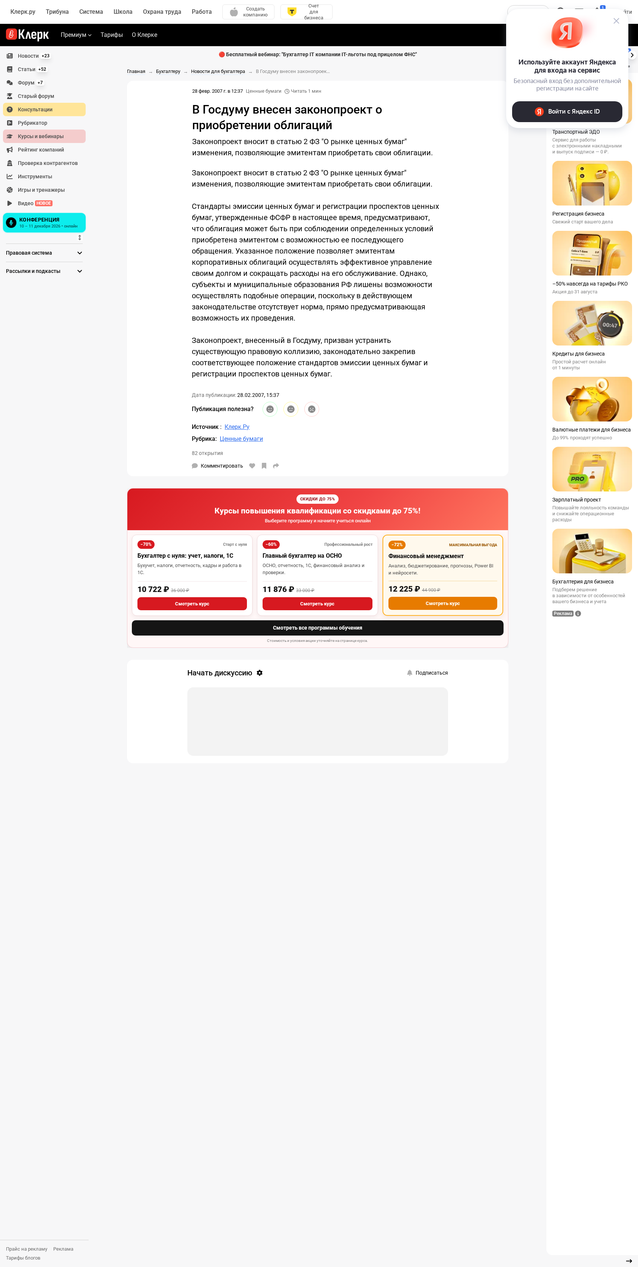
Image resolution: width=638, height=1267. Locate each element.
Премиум (73, 34)
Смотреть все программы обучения (317, 628)
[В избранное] (264, 466)
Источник (206, 426)
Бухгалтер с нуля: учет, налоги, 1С (185, 555)
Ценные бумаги (264, 91)
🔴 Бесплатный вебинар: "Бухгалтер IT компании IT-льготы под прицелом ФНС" (318, 54)
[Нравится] (252, 466)
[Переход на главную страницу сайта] (27, 35)
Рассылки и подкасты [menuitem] (33, 271)
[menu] (47, 142)
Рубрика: (204, 438)
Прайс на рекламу (26, 1249)
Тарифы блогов (23, 1258)
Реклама (63, 1249)
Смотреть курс (192, 604)
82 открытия (207, 453)
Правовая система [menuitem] (29, 253)
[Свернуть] (629, 1261)
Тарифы (112, 34)
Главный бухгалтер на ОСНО (302, 555)
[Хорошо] (270, 409)
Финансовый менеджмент (426, 556)
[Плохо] (311, 409)
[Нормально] (290, 409)
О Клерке (144, 34)
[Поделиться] (276, 466)
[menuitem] (44, 56)
